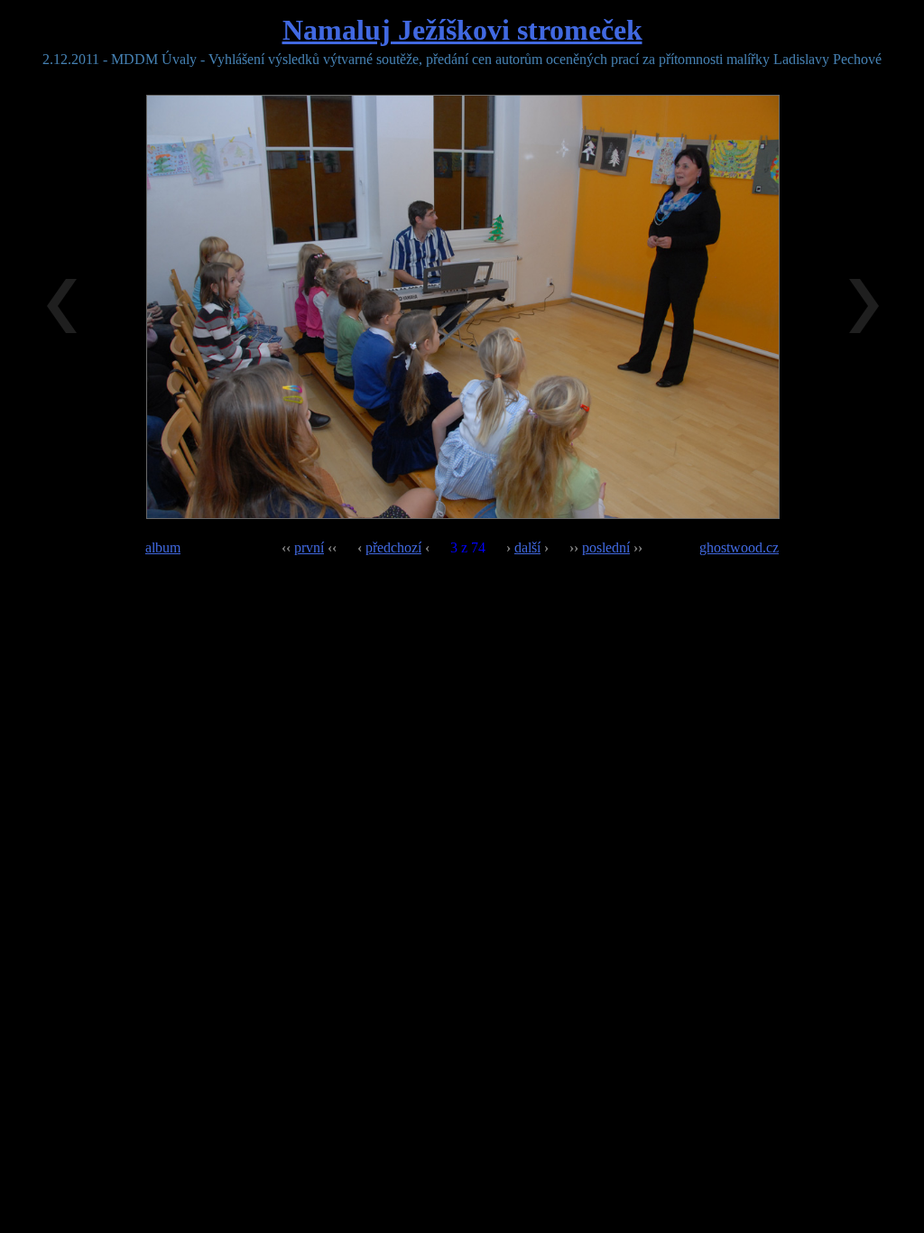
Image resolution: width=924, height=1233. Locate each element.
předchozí (393, 547)
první (309, 547)
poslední (606, 547)
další (527, 547)
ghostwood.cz (739, 547)
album (162, 547)
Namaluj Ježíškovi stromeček (462, 30)
